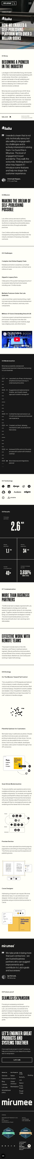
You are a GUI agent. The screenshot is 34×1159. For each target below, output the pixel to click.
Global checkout (13, 1082)
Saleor (13, 1075)
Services (4, 1075)
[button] (30, 3)
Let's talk (17, 1060)
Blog (3, 1081)
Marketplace (15, 1086)
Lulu (20, 1080)
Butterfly (22, 1077)
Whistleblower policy (6, 1091)
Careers (4, 1084)
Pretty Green (21, 1087)
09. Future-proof (24, 1153)
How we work (6, 1078)
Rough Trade (21, 1092)
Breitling (30, 1075)
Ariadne (13, 1078)
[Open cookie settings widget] (3, 1156)
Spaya (21, 1083)
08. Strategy (13, 1153)
